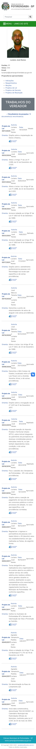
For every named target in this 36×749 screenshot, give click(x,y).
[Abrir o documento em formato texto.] (13, 141)
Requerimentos (11, 83)
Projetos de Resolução (14, 93)
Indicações (10, 81)
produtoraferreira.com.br (26, 745)
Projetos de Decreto (13, 90)
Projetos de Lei (11, 88)
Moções (9, 85)
